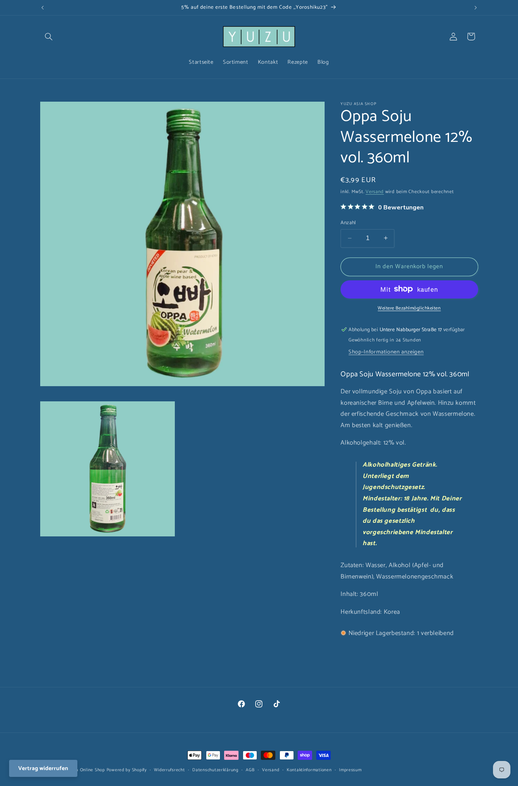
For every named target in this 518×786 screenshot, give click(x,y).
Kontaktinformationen (309, 769)
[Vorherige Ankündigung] (42, 7)
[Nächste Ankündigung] (475, 7)
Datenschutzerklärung (215, 769)
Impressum (350, 769)
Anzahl (348, 222)
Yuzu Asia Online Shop (81, 769)
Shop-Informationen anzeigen (386, 351)
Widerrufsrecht (169, 769)
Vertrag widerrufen (43, 768)
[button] (49, 36)
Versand (375, 191)
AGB (250, 769)
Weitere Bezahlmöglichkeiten (409, 308)
